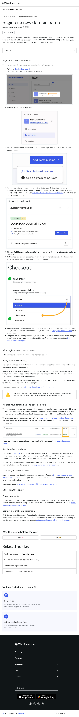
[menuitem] (11, 3)
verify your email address (62, 331)
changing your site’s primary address (44, 465)
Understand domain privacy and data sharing (21, 560)
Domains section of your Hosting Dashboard (55, 418)
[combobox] (36, 688)
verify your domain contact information (38, 387)
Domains (12, 16)
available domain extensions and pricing (48, 193)
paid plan (16, 453)
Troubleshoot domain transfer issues (18, 571)
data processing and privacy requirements (52, 520)
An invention (13, 713)
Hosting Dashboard (22, 69)
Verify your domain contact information (19, 554)
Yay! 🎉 (20, 537)
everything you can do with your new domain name (37, 484)
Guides (4, 16)
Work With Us (60, 713)
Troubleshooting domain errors (16, 566)
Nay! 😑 (58, 537)
